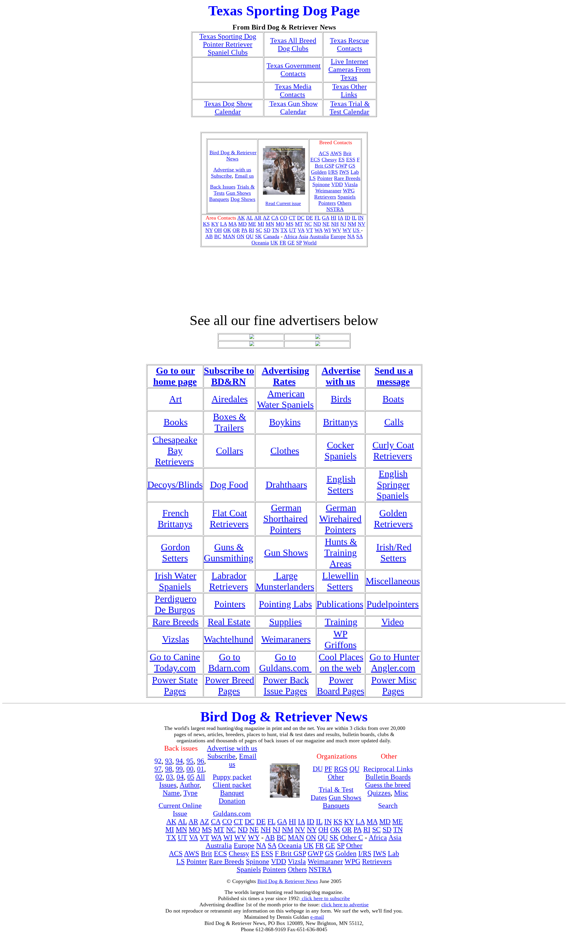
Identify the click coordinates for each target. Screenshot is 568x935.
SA (359, 236)
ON (240, 236)
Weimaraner (328, 191)
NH (335, 224)
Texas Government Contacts (294, 69)
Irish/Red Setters (394, 552)
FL (317, 218)
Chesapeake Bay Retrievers (175, 450)
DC (300, 218)
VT (309, 230)
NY (209, 230)
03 (169, 777)
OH (218, 230)
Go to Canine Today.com (175, 662)
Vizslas (175, 639)
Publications (340, 604)
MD (242, 224)
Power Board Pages (340, 685)
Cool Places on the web (341, 662)
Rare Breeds (347, 178)
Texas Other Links (349, 90)
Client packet (232, 785)
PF (328, 769)
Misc (401, 793)
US (357, 230)
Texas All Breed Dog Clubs (293, 44)
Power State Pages (175, 685)
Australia (319, 236)
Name (171, 793)
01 (200, 769)
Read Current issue (283, 203)
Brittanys (340, 422)
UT (292, 230)
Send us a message (394, 376)
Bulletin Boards (388, 777)
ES (341, 160)
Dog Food (229, 484)
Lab (355, 172)
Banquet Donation (232, 797)
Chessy (329, 160)
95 (189, 761)
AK (241, 218)
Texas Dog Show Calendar (228, 108)
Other (336, 777)
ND (317, 224)
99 (179, 769)
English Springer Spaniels (393, 484)
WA (318, 230)
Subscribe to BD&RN (229, 376)
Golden (319, 172)
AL (249, 218)
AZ (266, 218)
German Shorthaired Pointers (285, 518)
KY (215, 224)
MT (299, 224)
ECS (315, 160)
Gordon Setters (175, 552)
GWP (341, 166)
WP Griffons (340, 639)
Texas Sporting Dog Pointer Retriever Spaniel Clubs (227, 44)
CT (292, 218)
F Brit (284, 853)
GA (325, 218)
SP (299, 243)
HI (333, 218)
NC (308, 224)
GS (351, 166)
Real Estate (229, 621)
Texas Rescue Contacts (349, 44)
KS (206, 224)
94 (179, 761)
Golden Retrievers (393, 518)
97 (158, 769)
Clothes (284, 450)
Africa (290, 236)
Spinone (321, 184)
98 (168, 769)
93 (168, 761)
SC (259, 230)
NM (352, 224)
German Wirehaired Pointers (340, 518)
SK (258, 236)
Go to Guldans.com (285, 662)
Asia (303, 236)
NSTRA (335, 209)
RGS (341, 769)
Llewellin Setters (340, 581)
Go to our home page (175, 376)
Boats (393, 399)
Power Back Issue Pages (286, 685)
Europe (338, 236)
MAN (229, 236)
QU (250, 236)
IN (361, 218)
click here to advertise (345, 905)
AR (258, 218)
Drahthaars (286, 484)
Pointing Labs (285, 604)
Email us (244, 176)
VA (301, 230)
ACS (176, 853)
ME (252, 224)
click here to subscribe (325, 898)
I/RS (333, 172)
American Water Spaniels (285, 399)
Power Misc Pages (394, 685)
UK (274, 243)
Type (190, 793)
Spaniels (347, 197)
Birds (341, 399)
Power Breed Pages (229, 685)
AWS (336, 153)
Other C (351, 837)
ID (347, 218)
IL (354, 218)
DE (309, 218)
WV (336, 230)
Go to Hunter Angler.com (394, 662)
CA (274, 218)
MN (270, 224)
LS (312, 178)
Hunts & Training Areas (340, 552)
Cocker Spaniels (340, 450)
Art (175, 399)
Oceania (260, 243)
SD (267, 230)
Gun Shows (238, 193)
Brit (347, 153)
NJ (343, 224)
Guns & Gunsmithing (228, 552)
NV (361, 224)
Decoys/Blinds (175, 484)
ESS (350, 160)
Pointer (325, 178)
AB (209, 236)
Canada (271, 236)
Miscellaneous (393, 581)
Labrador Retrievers (228, 581)
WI (327, 230)
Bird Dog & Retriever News (232, 156)
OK (227, 230)
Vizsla (351, 184)
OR (236, 230)
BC (217, 236)
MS (289, 224)
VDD (337, 184)
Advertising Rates (285, 376)
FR (283, 243)
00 (189, 769)
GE (291, 243)
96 (200, 761)
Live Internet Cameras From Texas (349, 69)
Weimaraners (286, 639)
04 (180, 777)
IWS (344, 172)
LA (223, 224)
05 (190, 777)
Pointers (327, 203)
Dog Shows (242, 199)
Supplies (285, 621)
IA (340, 218)
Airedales (230, 399)
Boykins (285, 422)
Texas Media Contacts (293, 90)
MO (280, 224)
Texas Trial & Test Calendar (350, 108)
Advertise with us (341, 376)
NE (326, 224)
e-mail (317, 917)
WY (347, 230)
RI (251, 230)
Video (392, 621)
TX (284, 230)
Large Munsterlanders (285, 581)
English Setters (341, 484)
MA (232, 224)
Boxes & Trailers (229, 422)
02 (158, 777)
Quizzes (378, 793)
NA (351, 236)
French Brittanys (175, 518)
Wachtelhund (228, 639)
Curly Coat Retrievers (393, 450)
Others (344, 203)
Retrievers (325, 197)
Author (189, 785)
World (310, 243)
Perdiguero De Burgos (175, 604)
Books (176, 422)
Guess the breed (388, 785)
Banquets (219, 199)
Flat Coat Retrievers (229, 518)
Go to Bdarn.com (229, 662)
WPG (349, 191)
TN (275, 230)
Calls (394, 422)
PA (244, 230)
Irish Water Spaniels (175, 581)
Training (341, 621)
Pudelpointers (393, 604)
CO (283, 218)
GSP (329, 166)
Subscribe (221, 176)
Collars (229, 450)
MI (261, 224)
